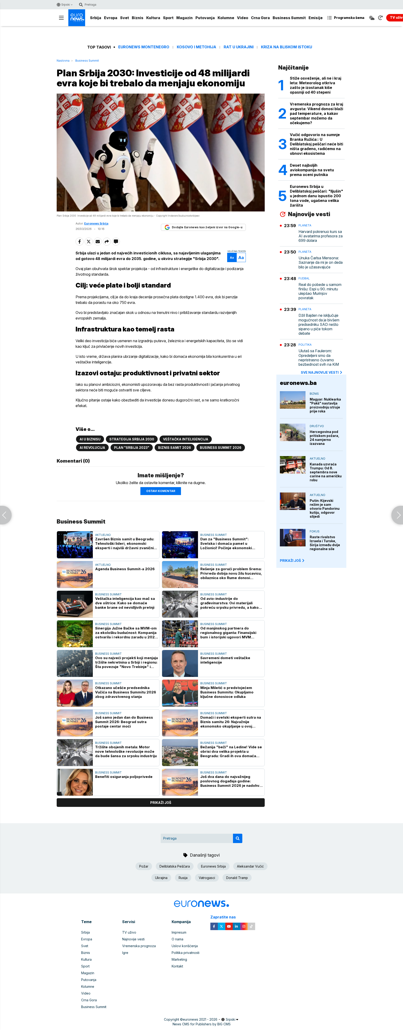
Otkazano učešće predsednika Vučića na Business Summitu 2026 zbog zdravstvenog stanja (125, 692)
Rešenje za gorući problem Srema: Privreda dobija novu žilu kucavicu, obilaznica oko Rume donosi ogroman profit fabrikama (231, 573)
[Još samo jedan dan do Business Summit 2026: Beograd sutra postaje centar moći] (75, 723)
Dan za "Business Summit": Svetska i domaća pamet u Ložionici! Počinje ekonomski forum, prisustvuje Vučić (226, 543)
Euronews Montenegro (143, 47)
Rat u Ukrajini (239, 47)
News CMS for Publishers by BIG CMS (202, 1024)
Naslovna (63, 60)
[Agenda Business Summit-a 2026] (75, 574)
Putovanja (205, 17)
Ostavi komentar (160, 491)
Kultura (153, 17)
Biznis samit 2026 (174, 448)
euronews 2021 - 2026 (200, 1019)
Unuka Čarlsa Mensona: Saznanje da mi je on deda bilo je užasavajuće (321, 262)
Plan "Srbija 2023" (131, 448)
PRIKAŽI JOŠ (290, 560)
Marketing (179, 959)
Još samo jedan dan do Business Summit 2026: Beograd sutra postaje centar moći (124, 721)
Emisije (316, 17)
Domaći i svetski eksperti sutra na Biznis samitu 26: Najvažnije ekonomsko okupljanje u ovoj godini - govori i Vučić (230, 721)
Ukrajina (161, 878)
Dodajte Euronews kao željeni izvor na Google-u (207, 227)
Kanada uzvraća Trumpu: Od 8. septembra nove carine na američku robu (326, 472)
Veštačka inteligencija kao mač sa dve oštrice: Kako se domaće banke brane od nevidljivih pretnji (125, 603)
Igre (125, 953)
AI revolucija (92, 448)
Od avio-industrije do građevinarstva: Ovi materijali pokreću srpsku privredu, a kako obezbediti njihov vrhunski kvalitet (230, 603)
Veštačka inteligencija (185, 439)
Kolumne (226, 17)
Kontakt (177, 966)
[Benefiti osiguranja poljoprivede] (75, 782)
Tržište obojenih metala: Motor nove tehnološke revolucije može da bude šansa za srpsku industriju (126, 751)
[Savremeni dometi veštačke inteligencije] (180, 663)
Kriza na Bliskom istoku (286, 47)
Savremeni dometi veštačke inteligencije (225, 660)
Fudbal (304, 278)
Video (242, 17)
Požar (143, 866)
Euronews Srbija (213, 866)
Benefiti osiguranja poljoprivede (124, 776)
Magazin (184, 17)
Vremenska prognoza (139, 946)
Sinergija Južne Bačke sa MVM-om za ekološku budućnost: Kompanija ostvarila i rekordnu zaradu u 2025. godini (126, 632)
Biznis (137, 17)
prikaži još (160, 803)
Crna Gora (260, 17)
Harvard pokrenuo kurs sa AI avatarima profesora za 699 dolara (321, 236)
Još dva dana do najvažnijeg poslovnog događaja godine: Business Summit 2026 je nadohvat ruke (231, 781)
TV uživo (129, 932)
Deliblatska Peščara (175, 866)
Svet (124, 17)
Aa (232, 257)
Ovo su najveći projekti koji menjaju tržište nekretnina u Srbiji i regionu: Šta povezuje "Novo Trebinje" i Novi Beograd (126, 662)
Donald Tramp (237, 878)
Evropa (110, 17)
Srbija (95, 17)
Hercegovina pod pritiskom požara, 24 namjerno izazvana (324, 438)
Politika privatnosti (185, 953)
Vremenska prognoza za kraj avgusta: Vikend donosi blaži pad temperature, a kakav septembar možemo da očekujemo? (316, 113)
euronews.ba (298, 383)
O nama (177, 939)
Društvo (317, 426)
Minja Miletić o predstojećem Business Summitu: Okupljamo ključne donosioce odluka (227, 692)
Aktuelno (103, 535)
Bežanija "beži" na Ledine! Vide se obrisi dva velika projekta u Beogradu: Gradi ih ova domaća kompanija (231, 751)
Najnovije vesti (133, 939)
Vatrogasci (207, 878)
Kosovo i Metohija (196, 47)
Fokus (315, 531)
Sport (168, 17)
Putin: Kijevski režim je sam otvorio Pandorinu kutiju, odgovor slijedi (325, 508)
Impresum (179, 932)
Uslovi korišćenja (185, 946)
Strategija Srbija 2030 (131, 439)
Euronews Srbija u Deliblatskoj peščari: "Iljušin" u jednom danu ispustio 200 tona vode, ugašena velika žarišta (316, 195)
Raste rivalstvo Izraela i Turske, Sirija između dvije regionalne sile (325, 543)
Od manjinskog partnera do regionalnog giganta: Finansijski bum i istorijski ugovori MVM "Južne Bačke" (228, 632)
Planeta (305, 225)
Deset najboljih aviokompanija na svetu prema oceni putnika (312, 170)
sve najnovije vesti (320, 372)
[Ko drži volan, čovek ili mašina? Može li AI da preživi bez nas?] (397, 515)
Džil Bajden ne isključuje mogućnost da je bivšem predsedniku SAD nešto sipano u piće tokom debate (319, 324)
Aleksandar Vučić (250, 866)
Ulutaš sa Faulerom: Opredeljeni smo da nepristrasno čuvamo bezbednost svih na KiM (319, 358)
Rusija (183, 878)
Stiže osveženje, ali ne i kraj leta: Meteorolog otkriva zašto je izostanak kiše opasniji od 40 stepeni (315, 85)
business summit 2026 (220, 448)
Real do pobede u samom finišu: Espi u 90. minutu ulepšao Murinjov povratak (320, 291)
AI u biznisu (90, 439)
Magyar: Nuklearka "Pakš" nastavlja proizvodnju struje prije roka (325, 405)
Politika (305, 344)
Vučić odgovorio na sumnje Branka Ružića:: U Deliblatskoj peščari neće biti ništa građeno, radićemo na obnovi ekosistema (316, 144)
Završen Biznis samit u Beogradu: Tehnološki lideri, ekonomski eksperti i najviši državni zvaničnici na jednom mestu (126, 543)
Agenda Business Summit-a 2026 (125, 569)
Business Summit (289, 17)
